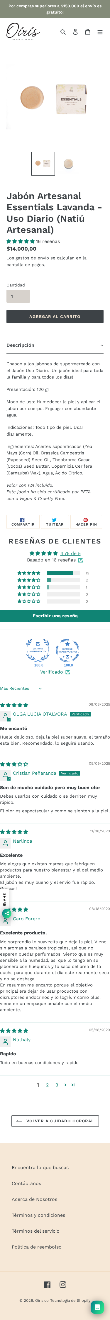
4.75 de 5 (70, 553)
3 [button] (56, 1085)
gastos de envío (32, 258)
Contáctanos (26, 1183)
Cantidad (15, 285)
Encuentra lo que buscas (40, 1167)
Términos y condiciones (38, 1215)
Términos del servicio (36, 1231)
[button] (21, 241)
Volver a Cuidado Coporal (59, 1121)
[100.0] (38, 650)
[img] (14, 705)
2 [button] (47, 1085)
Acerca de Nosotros (34, 1199)
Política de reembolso (37, 1247)
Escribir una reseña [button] (55, 616)
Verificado (51, 672)
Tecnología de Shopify (70, 1300)
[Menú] (100, 31)
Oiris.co (42, 1300)
